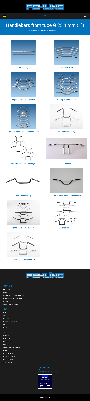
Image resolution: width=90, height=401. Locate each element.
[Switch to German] (4, 16)
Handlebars (36, 30)
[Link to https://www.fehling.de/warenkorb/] (45, 15)
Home (30, 30)
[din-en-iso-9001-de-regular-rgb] (45, 375)
